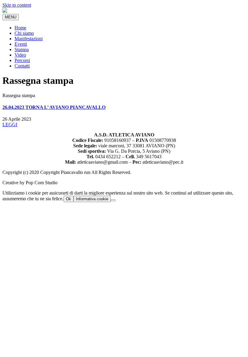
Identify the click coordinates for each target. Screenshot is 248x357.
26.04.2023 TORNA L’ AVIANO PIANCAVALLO (54, 107)
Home (20, 27)
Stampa (22, 49)
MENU (10, 17)
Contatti (22, 65)
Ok (68, 199)
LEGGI (9, 124)
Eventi (21, 44)
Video (20, 54)
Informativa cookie (92, 199)
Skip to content (16, 5)
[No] (113, 200)
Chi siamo (24, 33)
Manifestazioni (29, 38)
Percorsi (22, 60)
